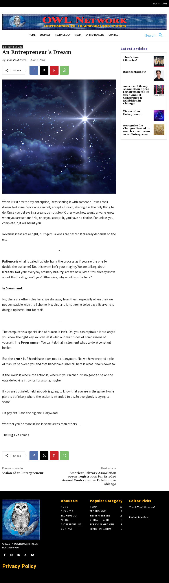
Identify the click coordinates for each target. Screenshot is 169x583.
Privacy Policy (19, 566)
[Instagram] (11, 555)
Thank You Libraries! (131, 59)
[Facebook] (33, 70)
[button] (155, 35)
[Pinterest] (54, 70)
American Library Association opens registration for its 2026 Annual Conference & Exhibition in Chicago (89, 478)
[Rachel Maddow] (159, 75)
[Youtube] (32, 555)
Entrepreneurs (12, 46)
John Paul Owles (16, 60)
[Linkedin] (18, 555)
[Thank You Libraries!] (159, 61)
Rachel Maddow (134, 72)
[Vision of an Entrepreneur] (159, 115)
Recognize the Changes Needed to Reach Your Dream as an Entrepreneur (136, 130)
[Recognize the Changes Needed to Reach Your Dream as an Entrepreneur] (159, 129)
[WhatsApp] (64, 70)
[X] (44, 70)
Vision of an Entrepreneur (23, 473)
